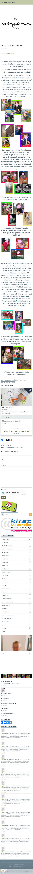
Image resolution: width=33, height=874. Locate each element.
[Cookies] (3, 871)
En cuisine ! (16, 585)
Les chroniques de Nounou (16, 601)
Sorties (16, 631)
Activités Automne (16, 539)
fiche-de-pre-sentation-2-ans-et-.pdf (17, 431)
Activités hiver (16, 552)
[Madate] (16, 872)
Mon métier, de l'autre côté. (16, 615)
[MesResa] (26, 872)
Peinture (16, 628)
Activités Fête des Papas (16, 549)
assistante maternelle (9, 380)
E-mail (2, 459)
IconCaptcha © (23, 494)
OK (30, 514)
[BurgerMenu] (30, 2)
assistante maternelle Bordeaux (8, 382)
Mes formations (5, 708)
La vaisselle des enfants (7, 713)
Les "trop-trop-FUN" (16, 605)
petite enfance (23, 380)
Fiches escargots (5, 698)
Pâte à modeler (16, 621)
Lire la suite (3, 739)
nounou (16, 380)
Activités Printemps (16, 572)
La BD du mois (16, 595)
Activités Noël (16, 565)
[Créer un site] (6, 872)
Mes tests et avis (16, 611)
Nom (2, 454)
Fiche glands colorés (8, 407)
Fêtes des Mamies (16, 588)
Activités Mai (16, 562)
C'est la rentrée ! (9, 417)
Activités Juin (16, 559)
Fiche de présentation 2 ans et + (11, 421)
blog (2, 380)
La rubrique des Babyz (9, 53)
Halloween (16, 592)
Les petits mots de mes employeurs (10, 683)
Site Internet (3, 465)
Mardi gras (16, 608)
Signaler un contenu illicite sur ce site (16, 866)
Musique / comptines (16, 618)
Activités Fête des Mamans (16, 545)
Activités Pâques (16, 568)
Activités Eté (16, 542)
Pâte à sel (16, 625)
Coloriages (16, 578)
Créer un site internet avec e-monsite (16, 864)
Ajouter (3, 497)
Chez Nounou (16, 575)
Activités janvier (16, 555)
